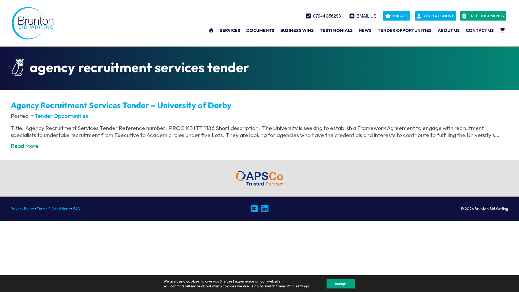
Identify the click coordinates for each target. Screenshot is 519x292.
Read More (24, 145)
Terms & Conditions (53, 208)
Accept (341, 283)
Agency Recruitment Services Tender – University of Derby (121, 105)
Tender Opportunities (61, 115)
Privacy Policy (22, 208)
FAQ (76, 208)
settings (302, 286)
